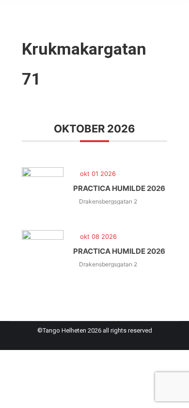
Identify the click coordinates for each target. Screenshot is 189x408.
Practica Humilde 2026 (119, 188)
